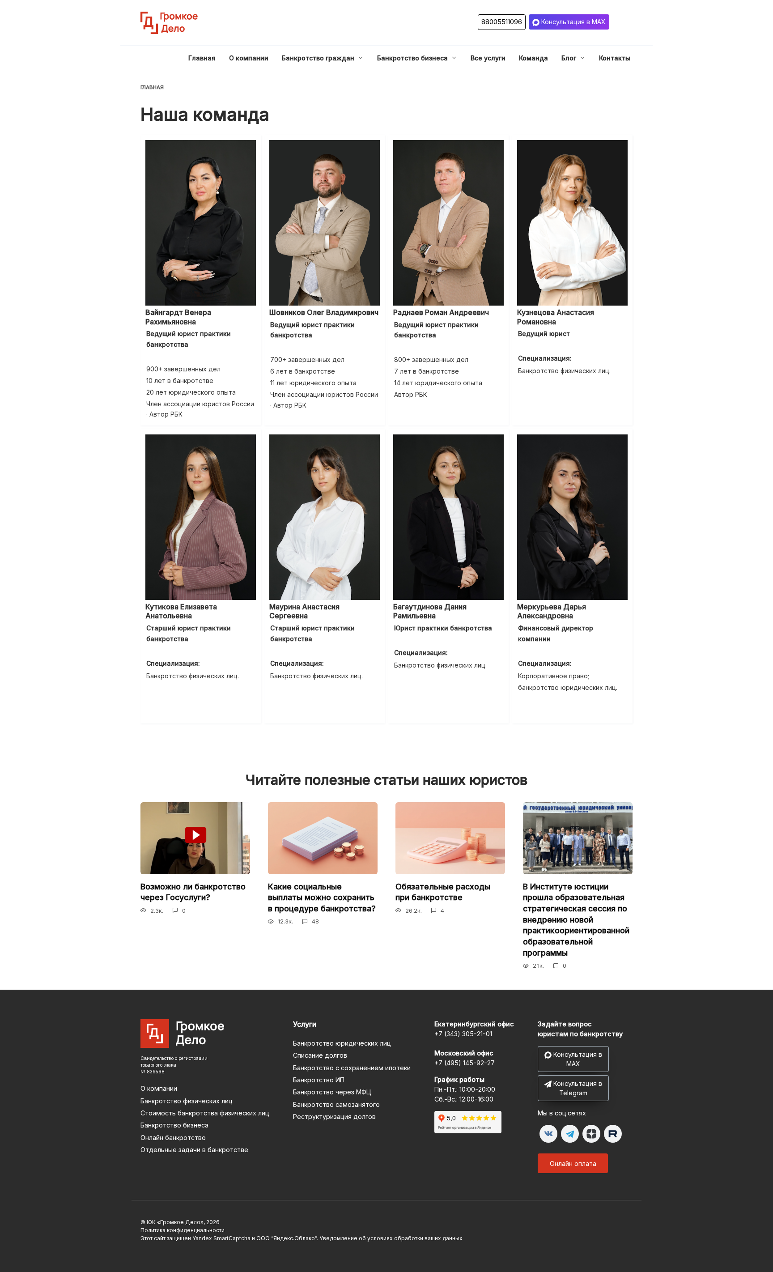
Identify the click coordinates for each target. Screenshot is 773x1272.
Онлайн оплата (573, 1163)
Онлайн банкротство (173, 1137)
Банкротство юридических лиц (342, 1043)
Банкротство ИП (318, 1080)
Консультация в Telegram (577, 1088)
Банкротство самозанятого (336, 1104)
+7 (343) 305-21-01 (463, 1034)
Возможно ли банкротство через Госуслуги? (193, 892)
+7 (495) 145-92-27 (464, 1063)
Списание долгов (320, 1055)
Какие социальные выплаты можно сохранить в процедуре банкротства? (322, 897)
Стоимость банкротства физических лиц (204, 1113)
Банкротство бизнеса (412, 58)
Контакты (614, 58)
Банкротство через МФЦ (332, 1092)
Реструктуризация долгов (334, 1116)
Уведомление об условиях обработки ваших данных (391, 1238)
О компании (248, 58)
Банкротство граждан (318, 58)
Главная (202, 58)
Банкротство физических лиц (186, 1101)
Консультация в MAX (572, 22)
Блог (568, 58)
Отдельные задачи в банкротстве (194, 1149)
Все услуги (488, 58)
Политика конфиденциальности (182, 1230)
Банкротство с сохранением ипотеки (352, 1068)
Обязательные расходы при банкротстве (442, 892)
